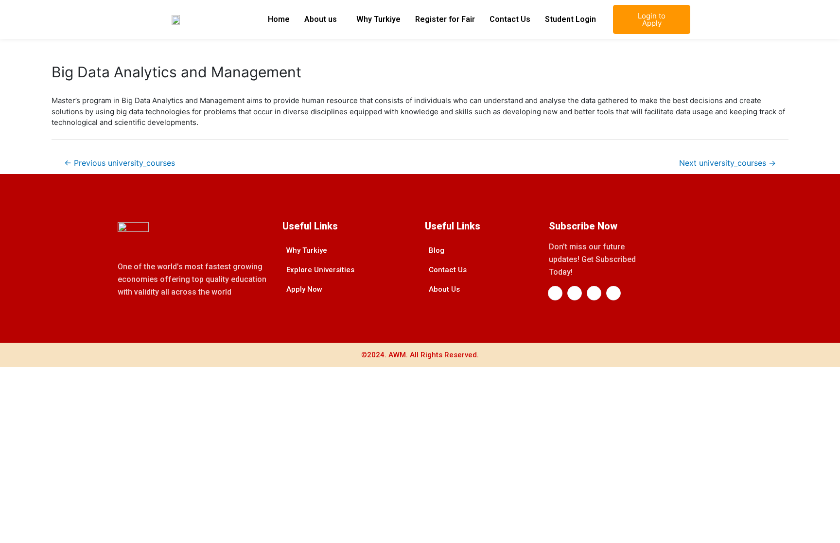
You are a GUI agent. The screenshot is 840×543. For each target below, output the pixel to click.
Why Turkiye (378, 19)
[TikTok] (613, 293)
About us (320, 19)
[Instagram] (594, 293)
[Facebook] (555, 293)
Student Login (570, 19)
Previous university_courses (119, 163)
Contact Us (510, 19)
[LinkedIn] (574, 293)
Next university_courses (727, 163)
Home (279, 19)
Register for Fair (445, 19)
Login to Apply (651, 19)
